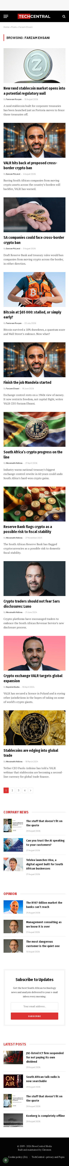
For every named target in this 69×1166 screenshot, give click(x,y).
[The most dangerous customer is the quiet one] (13, 946)
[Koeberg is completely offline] (13, 1120)
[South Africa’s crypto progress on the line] (34, 429)
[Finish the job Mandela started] (34, 359)
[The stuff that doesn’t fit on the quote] (13, 825)
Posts (14, 27)
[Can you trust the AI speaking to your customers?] (13, 845)
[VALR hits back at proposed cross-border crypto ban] (34, 140)
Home (6, 27)
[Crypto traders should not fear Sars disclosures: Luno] (34, 578)
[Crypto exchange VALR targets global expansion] (34, 653)
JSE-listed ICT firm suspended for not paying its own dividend (45, 1057)
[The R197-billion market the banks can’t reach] (13, 907)
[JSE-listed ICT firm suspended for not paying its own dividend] (13, 1057)
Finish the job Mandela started (27, 382)
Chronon (46, 1149)
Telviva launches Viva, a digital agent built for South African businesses (44, 864)
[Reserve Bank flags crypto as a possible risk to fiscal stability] (34, 504)
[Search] (63, 16)
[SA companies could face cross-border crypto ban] (34, 214)
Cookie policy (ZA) (18, 1157)
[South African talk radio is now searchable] (13, 1081)
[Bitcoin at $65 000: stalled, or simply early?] (34, 289)
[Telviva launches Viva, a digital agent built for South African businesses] (13, 864)
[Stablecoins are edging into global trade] (34, 727)
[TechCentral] (34, 16)
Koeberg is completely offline (45, 1116)
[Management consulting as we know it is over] (13, 926)
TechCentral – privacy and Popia (48, 1157)
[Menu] (6, 16)
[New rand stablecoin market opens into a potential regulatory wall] (34, 65)
